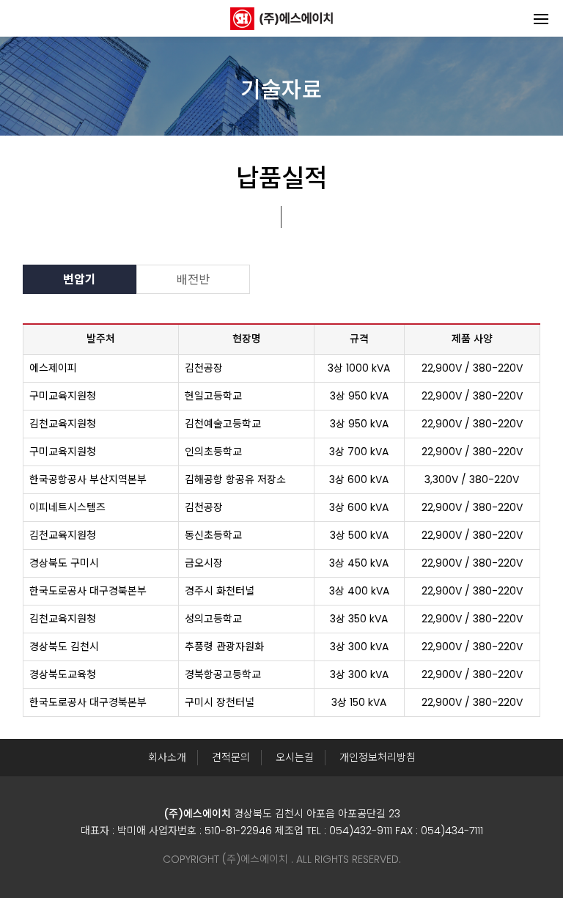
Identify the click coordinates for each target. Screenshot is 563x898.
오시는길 (295, 757)
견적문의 (231, 757)
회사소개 (167, 757)
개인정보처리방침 (377, 757)
